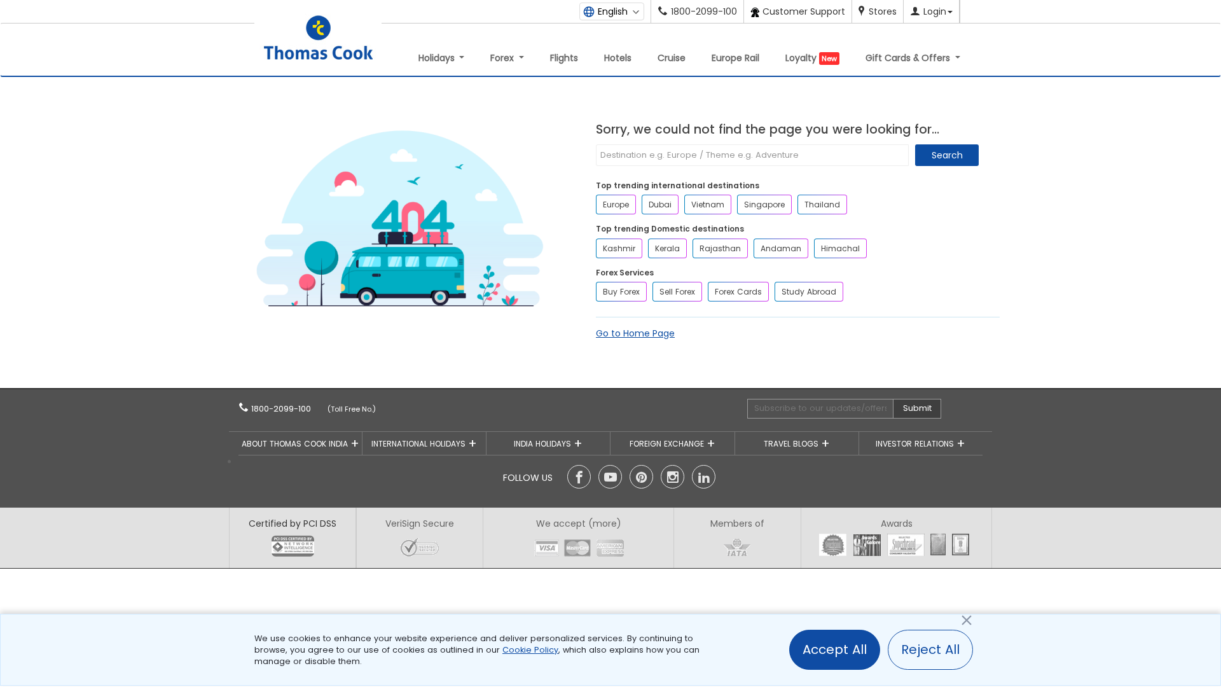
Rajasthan (720, 248)
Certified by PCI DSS (292, 523)
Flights (564, 58)
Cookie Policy (530, 649)
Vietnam (707, 204)
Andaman (781, 248)
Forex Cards (738, 291)
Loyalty (811, 58)
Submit (917, 408)
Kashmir (619, 248)
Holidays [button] (437, 58)
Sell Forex (677, 291)
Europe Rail (735, 58)
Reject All (930, 649)
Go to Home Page (635, 333)
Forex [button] (503, 58)
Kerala (667, 248)
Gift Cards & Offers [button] (909, 58)
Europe (616, 204)
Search (947, 155)
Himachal (840, 248)
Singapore (764, 204)
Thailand (822, 204)
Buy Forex (621, 291)
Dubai (660, 204)
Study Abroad (809, 291)
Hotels (617, 58)
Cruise (672, 58)
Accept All (835, 649)
